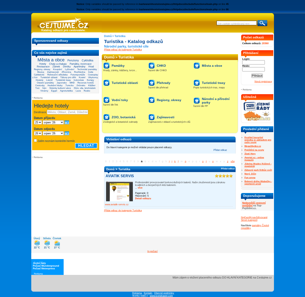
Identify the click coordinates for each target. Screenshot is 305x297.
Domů (108, 36)
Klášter (91, 85)
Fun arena (249, 177)
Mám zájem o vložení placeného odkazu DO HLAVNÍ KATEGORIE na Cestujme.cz (222, 277)
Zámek (56, 66)
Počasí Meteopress (44, 268)
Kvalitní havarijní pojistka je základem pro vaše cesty (257, 139)
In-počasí (152, 251)
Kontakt (148, 293)
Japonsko (62, 82)
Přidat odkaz (220, 150)
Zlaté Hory (250, 153)
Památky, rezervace (81, 63)
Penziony (73, 60)
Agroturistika (66, 90)
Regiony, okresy (42, 69)
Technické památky (87, 69)
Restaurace (43, 66)
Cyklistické (39, 74)
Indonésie (79, 80)
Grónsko (81, 85)
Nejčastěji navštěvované (254, 217)
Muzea (40, 72)
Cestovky (40, 85)
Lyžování (69, 69)
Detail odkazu (143, 198)
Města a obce (51, 59)
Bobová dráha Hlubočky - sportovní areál (258, 182)
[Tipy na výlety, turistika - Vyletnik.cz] (257, 119)
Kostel (82, 77)
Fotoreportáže (78, 74)
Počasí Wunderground (46, 265)
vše (233, 161)
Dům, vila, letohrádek (85, 88)
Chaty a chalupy (58, 63)
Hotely (42, 63)
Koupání (57, 69)
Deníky (67, 66)
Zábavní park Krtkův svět (258, 170)
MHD (72, 82)
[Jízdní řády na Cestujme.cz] (257, 110)
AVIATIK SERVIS (120, 176)
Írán (44, 88)
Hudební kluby (55, 85)
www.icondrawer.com (161, 295)
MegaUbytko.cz (252, 146)
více (139, 187)
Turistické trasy (63, 80)
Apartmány (80, 66)
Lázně (49, 80)
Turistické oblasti (48, 77)
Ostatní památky (45, 82)
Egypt (54, 90)
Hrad (91, 66)
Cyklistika (87, 60)
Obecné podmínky (164, 293)
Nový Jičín (250, 173)
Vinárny (44, 90)
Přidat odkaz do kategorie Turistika (123, 49)
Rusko (87, 90)
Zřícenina (66, 72)
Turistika (120, 36)
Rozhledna (79, 72)
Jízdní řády (39, 263)
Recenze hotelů (85, 82)
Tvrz (37, 88)
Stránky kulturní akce (60, 88)
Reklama (137, 293)
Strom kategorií (249, 220)
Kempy (90, 80)
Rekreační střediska (57, 74)
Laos (78, 90)
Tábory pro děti (68, 77)
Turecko (69, 85)
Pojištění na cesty (254, 150)
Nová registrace (263, 81)
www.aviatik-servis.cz (117, 204)
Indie (90, 72)
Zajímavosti (53, 72)
